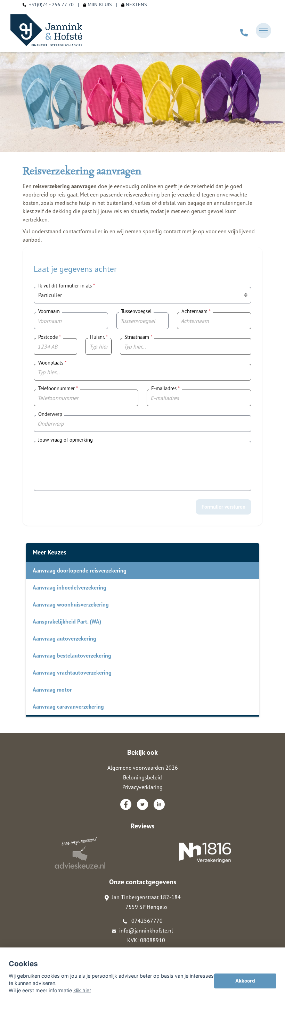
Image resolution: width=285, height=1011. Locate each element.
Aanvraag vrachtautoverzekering (72, 672)
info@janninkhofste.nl (146, 930)
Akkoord (245, 981)
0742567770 (146, 920)
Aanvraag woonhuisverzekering (71, 604)
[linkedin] (159, 804)
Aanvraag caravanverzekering (68, 706)
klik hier (82, 990)
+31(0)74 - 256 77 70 (51, 4)
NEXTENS (135, 4)
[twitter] (142, 804)
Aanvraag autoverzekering (64, 638)
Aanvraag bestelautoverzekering (72, 655)
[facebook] (125, 804)
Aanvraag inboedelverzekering (69, 587)
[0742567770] (244, 30)
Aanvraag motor (52, 689)
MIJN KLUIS (99, 4)
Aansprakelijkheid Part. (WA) (67, 621)
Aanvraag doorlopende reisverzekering (80, 570)
